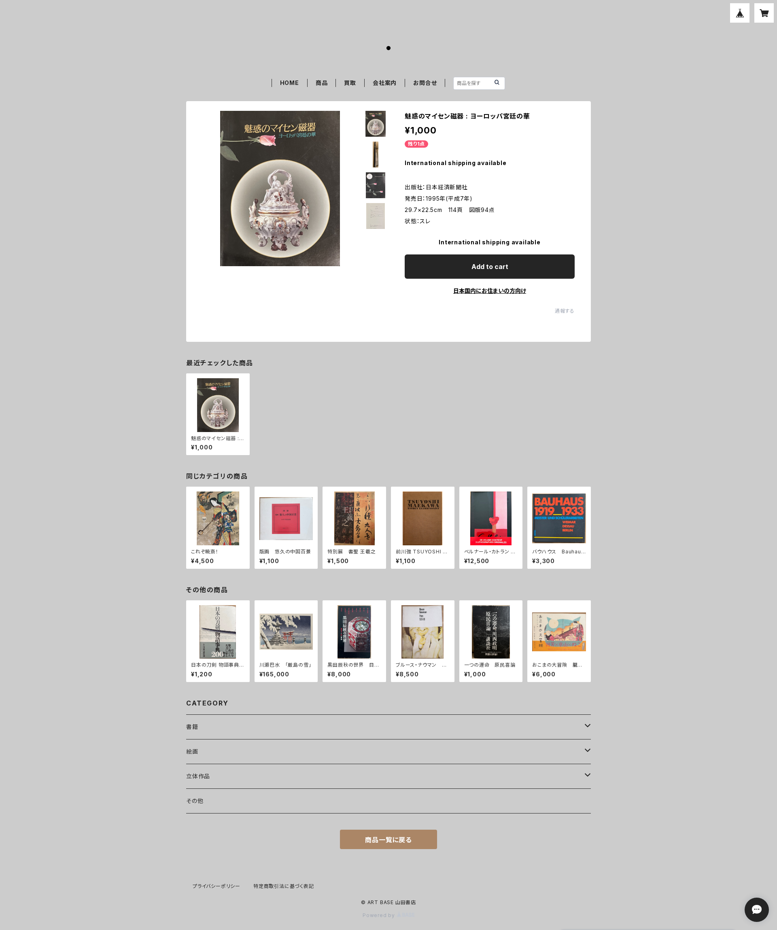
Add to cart (489, 267)
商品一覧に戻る (388, 840)
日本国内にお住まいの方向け (489, 290)
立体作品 (198, 776)
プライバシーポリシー (216, 886)
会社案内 (385, 82)
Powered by (380, 915)
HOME (289, 82)
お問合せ (425, 82)
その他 (194, 800)
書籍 (192, 726)
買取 (350, 82)
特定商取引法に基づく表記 (283, 886)
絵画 (192, 751)
